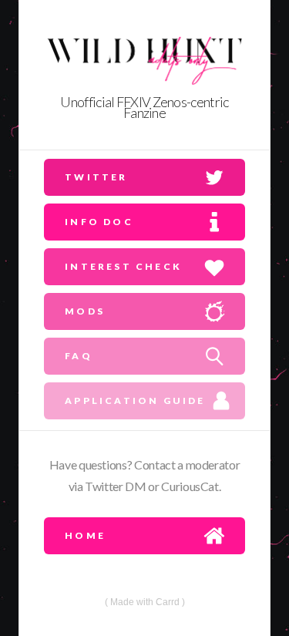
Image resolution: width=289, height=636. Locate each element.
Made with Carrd (145, 602)
